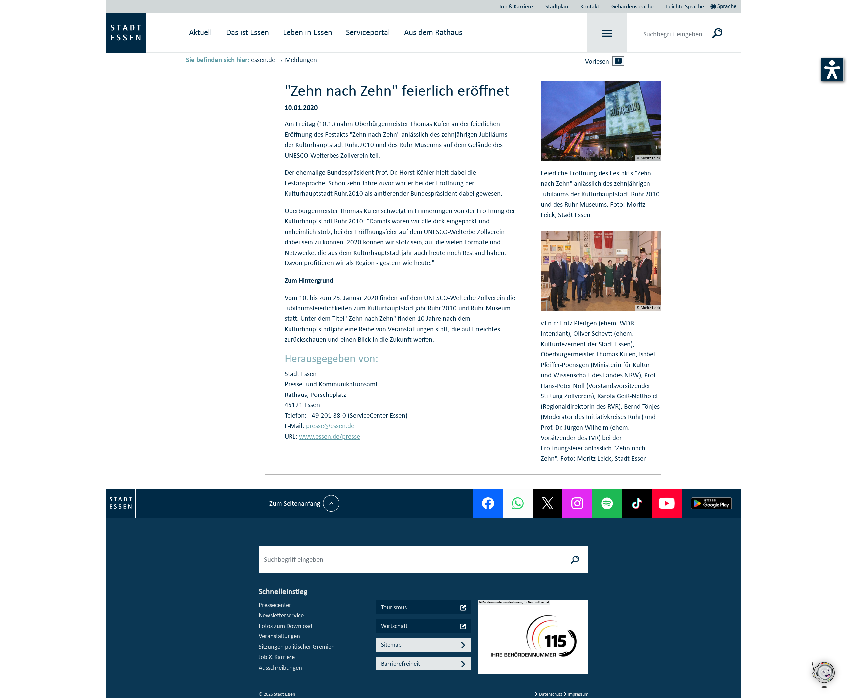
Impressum (577, 694)
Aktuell (200, 32)
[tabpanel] (533, 640)
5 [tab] (483, 674)
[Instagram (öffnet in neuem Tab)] (577, 503)
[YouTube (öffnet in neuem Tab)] (667, 503)
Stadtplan (556, 6)
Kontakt (589, 6)
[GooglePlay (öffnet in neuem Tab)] (711, 503)
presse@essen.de (330, 425)
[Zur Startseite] (126, 32)
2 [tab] (483, 642)
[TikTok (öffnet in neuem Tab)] (637, 503)
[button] (724, 5)
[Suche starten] (575, 559)
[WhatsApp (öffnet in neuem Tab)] (518, 503)
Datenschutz (550, 694)
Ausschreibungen (280, 667)
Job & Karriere (516, 6)
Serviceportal (368, 32)
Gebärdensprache (632, 6)
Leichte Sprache (685, 6)
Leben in (307, 32)
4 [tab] (483, 663)
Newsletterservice (281, 615)
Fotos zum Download (285, 625)
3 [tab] (483, 652)
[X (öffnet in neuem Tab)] (547, 503)
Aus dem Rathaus (433, 32)
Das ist (247, 32)
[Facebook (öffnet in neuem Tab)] (488, 503)
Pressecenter (275, 605)
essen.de (263, 59)
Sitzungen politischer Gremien (296, 646)
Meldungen (301, 59)
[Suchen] (717, 33)
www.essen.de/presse (329, 436)
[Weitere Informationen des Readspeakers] (618, 61)
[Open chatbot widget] (824, 675)
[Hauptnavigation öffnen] (607, 33)
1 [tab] (483, 631)
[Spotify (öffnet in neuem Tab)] (607, 503)
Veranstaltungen (279, 636)
